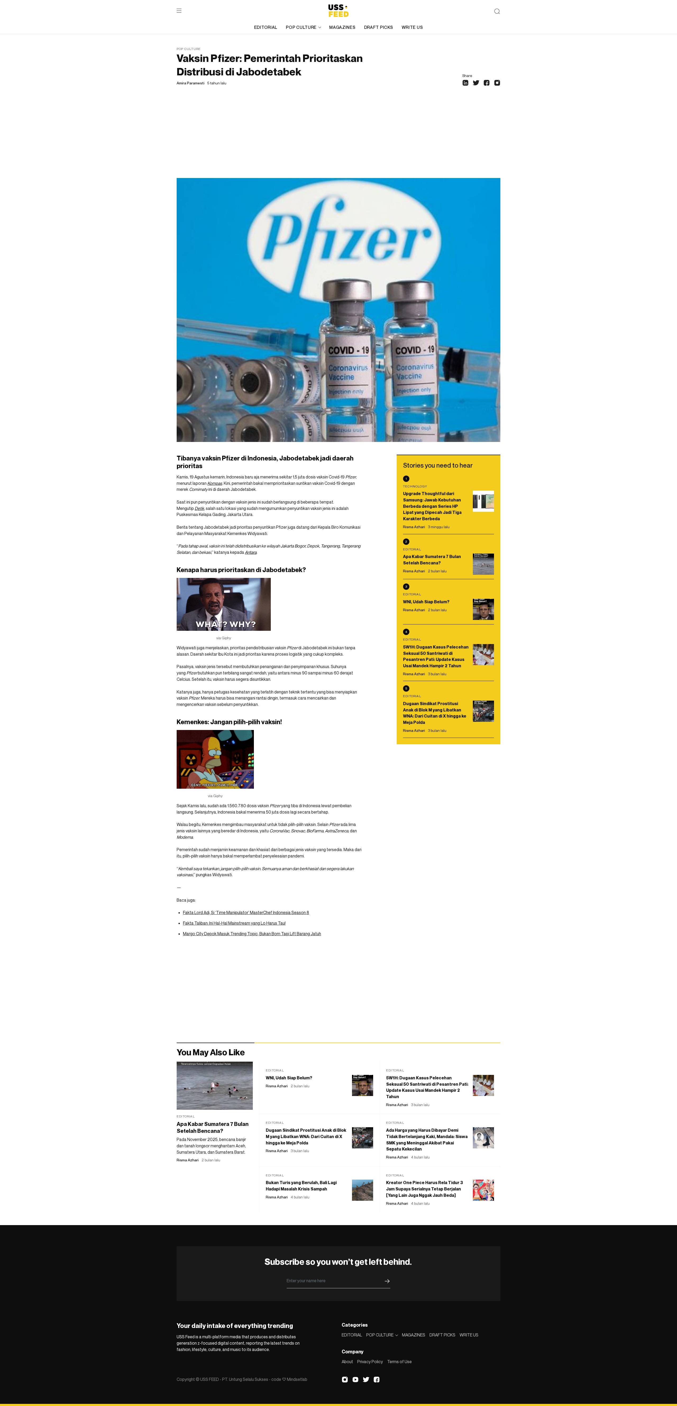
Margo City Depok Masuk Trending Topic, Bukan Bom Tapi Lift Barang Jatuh (252, 933)
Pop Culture (189, 49)
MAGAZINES (342, 27)
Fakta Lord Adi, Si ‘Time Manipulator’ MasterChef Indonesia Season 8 (246, 912)
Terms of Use (399, 1361)
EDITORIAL (265, 27)
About (347, 1361)
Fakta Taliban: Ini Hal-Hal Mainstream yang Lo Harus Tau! (234, 923)
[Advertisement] (338, 138)
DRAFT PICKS (378, 27)
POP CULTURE (301, 27)
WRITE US (412, 27)
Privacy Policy (370, 1361)
